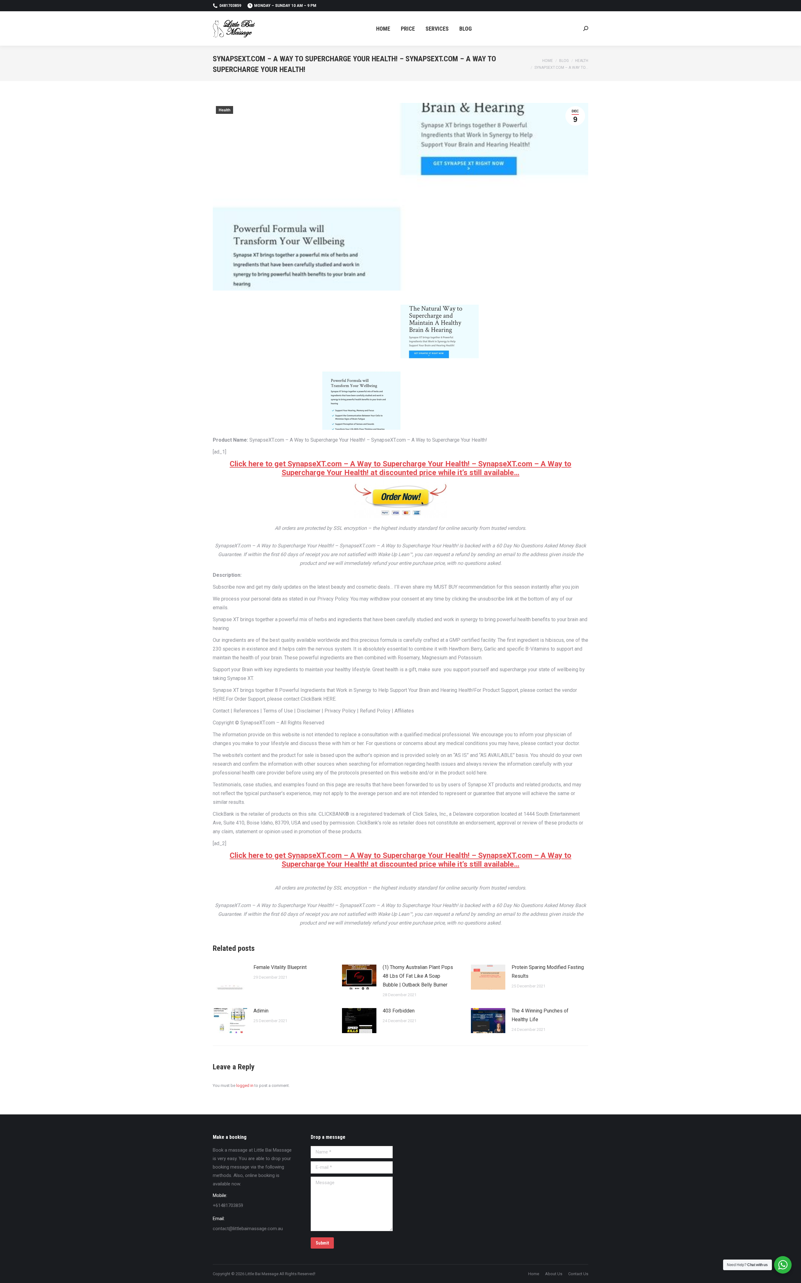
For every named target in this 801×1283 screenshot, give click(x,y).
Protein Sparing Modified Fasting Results (548, 971)
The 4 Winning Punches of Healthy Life (540, 1015)
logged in (244, 1085)
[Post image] (230, 977)
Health (224, 110)
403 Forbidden (399, 1011)
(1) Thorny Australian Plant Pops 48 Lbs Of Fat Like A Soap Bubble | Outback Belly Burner (418, 976)
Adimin (260, 1011)
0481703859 (230, 5)
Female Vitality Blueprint (280, 967)
